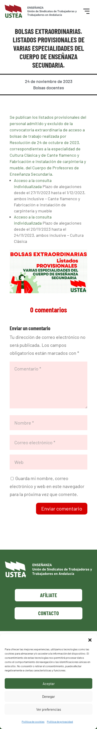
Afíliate (48, 595)
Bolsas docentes (48, 87)
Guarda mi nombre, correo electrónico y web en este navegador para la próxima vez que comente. (47, 486)
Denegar (48, 696)
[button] (90, 640)
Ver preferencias (48, 709)
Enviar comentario (61, 508)
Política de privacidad (60, 721)
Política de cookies (33, 721)
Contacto (48, 613)
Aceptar (49, 683)
